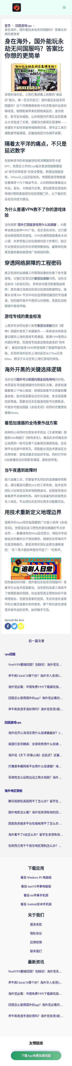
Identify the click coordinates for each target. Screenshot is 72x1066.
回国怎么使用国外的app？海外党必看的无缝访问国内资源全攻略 (36, 698)
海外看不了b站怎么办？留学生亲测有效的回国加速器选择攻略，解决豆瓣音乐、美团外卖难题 (36, 834)
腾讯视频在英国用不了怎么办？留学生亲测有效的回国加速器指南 (36, 801)
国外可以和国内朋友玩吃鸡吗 (35, 379)
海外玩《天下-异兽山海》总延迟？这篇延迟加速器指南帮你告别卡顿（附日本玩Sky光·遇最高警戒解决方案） (36, 755)
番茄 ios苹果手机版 (36, 895)
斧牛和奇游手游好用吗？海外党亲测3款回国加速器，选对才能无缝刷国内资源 (36, 709)
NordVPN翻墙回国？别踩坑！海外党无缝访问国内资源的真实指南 (36, 664)
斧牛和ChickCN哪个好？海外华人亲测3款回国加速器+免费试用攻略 (36, 675)
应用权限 (36, 942)
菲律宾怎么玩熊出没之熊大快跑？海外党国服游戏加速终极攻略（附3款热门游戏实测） (36, 777)
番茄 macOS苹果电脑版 (36, 886)
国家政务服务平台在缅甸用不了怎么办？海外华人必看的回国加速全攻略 (36, 823)
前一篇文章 (36, 641)
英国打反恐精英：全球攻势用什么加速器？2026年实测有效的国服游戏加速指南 (36, 744)
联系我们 (36, 951)
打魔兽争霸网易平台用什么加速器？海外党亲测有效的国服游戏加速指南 (36, 766)
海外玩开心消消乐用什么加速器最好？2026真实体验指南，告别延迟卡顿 (36, 732)
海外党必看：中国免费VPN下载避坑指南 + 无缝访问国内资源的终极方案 (36, 686)
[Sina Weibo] (21, 626)
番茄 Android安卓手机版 (36, 904)
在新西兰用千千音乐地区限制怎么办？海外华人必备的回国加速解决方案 (36, 845)
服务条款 (36, 924)
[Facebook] (8, 626)
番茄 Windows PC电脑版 (36, 877)
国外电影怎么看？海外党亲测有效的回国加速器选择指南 (36, 812)
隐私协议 (36, 933)
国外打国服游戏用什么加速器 (37, 224)
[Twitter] (14, 626)
